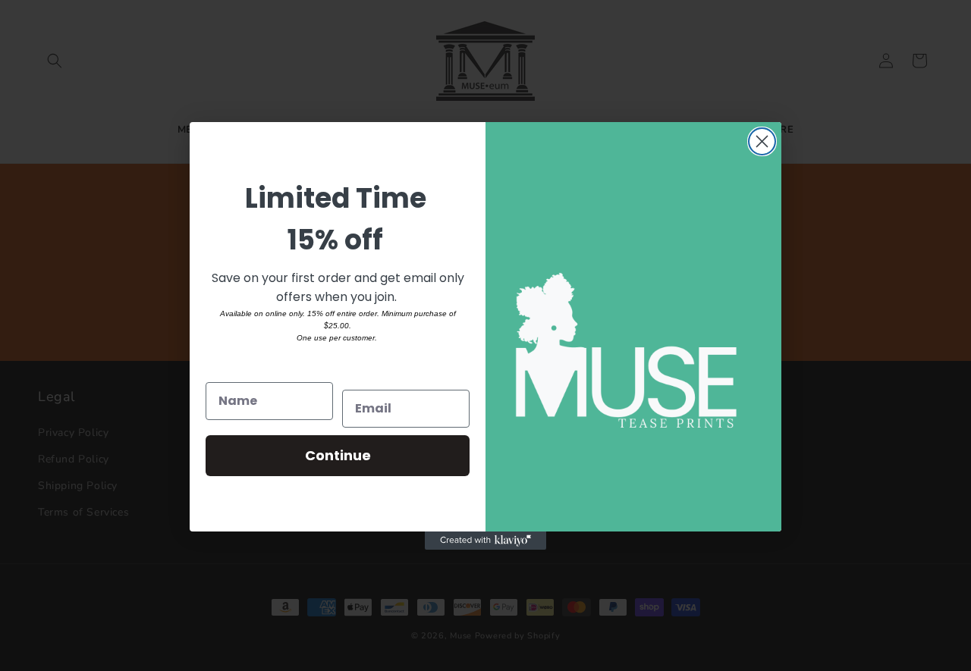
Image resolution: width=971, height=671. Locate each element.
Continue (338, 455)
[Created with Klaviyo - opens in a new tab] (485, 540)
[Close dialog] (762, 141)
